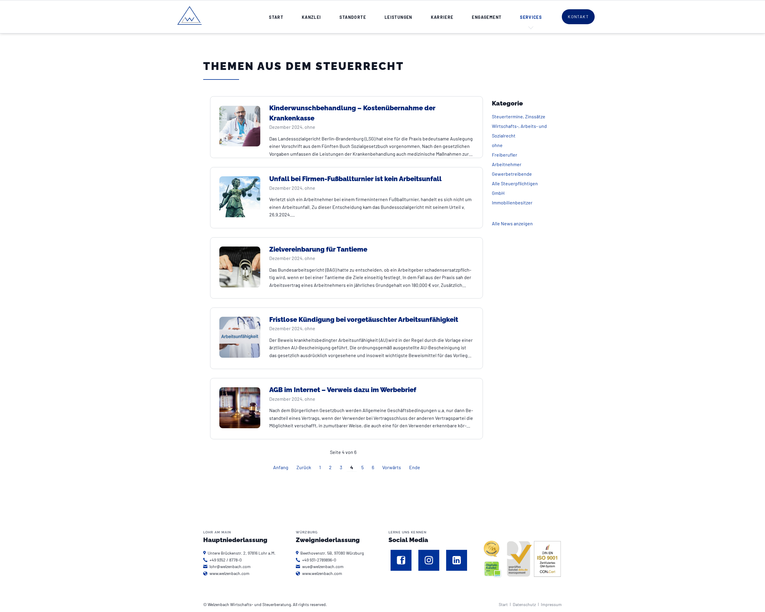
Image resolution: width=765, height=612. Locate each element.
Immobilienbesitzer (512, 202)
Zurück (303, 467)
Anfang (280, 467)
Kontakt (578, 16)
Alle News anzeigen (512, 223)
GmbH (498, 193)
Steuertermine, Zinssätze (518, 116)
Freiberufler (504, 154)
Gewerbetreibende (512, 174)
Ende (414, 467)
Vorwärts (391, 467)
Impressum (551, 604)
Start (503, 604)
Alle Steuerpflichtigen (515, 183)
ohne (497, 145)
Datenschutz (524, 604)
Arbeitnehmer (506, 164)
